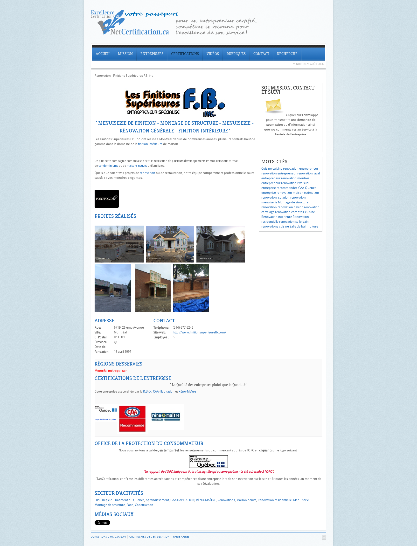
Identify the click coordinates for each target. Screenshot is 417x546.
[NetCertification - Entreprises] (208, 33)
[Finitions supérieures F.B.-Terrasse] (191, 311)
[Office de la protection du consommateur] (208, 467)
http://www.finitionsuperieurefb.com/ (199, 332)
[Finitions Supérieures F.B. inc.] (107, 206)
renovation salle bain (294, 221)
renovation (269, 207)
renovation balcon (290, 207)
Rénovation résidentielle (275, 500)
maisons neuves (137, 165)
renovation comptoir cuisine (295, 212)
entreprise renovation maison (282, 192)
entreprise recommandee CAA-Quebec (288, 188)
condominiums (108, 165)
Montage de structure (293, 202)
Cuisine (266, 168)
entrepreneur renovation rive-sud (285, 183)
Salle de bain (298, 226)
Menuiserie (301, 500)
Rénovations (226, 500)
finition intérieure (150, 144)
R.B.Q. (147, 391)
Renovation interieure (276, 217)
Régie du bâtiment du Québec (123, 500)
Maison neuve (246, 500)
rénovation (147, 173)
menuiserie (269, 202)
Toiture (313, 226)
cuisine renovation (285, 168)
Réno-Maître (187, 391)
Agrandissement (157, 500)
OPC (98, 500)
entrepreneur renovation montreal (285, 178)
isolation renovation (292, 197)
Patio (129, 505)
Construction (144, 505)
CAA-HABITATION (182, 500)
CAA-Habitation (163, 391)
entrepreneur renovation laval (299, 173)
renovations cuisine (275, 226)
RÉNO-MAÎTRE (206, 500)
